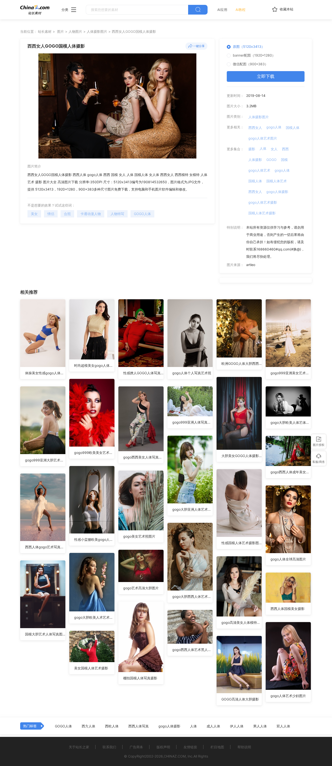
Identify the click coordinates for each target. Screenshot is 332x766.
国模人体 (292, 127)
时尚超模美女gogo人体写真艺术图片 (94, 365)
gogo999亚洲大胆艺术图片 (45, 460)
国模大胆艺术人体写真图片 (45, 634)
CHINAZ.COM (175, 756)
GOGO (271, 160)
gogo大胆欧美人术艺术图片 (94, 617)
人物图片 (75, 31)
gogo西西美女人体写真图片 (143, 457)
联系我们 (109, 747)
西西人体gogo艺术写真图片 (45, 547)
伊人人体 (237, 726)
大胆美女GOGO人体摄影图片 (241, 456)
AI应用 (222, 10)
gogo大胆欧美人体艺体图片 (291, 422)
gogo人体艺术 (259, 170)
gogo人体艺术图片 (262, 138)
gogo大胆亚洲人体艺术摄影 (192, 509)
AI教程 (240, 10)
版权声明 (163, 747)
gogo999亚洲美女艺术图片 (291, 373)
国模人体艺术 (276, 181)
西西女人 (255, 127)
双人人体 (283, 726)
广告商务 (136, 747)
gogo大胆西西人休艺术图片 (192, 596)
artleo (250, 265)
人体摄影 (255, 160)
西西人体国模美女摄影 (288, 609)
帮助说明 (244, 747)
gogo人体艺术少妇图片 (288, 696)
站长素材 (45, 31)
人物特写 (117, 214)
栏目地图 (217, 747)
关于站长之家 (79, 747)
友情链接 (190, 747)
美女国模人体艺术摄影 (91, 668)
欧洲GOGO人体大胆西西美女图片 (241, 363)
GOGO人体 (142, 214)
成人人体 (213, 726)
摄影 (251, 149)
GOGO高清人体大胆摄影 (240, 699)
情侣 (50, 214)
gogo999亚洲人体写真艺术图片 (192, 422)
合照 (67, 214)
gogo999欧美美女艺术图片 (94, 452)
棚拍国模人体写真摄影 (140, 678)
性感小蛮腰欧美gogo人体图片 (94, 539)
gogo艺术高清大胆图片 (141, 588)
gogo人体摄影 (277, 192)
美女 (34, 214)
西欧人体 (112, 726)
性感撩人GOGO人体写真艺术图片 (143, 373)
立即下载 (265, 76)
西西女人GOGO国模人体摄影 (134, 31)
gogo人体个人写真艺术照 (191, 373)
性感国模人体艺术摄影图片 (241, 543)
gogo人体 (273, 127)
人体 (263, 148)
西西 (285, 149)
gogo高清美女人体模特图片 (241, 622)
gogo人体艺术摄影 (262, 202)
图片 (60, 31)
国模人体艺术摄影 (262, 213)
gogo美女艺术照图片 (139, 536)
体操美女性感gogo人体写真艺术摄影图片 (45, 373)
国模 (284, 160)
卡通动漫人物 (90, 214)
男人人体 (260, 726)
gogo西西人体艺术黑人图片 (192, 650)
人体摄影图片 (97, 31)
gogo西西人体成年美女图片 (291, 472)
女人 (274, 149)
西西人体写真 (138, 726)
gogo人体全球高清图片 (288, 559)
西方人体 (88, 726)
